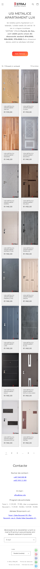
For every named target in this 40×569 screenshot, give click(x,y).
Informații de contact (27, 564)
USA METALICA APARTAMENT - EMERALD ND (9, 297)
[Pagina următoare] (34, 453)
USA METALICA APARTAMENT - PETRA (28, 438)
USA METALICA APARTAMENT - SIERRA (9, 202)
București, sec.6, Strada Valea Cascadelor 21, (20, 518)
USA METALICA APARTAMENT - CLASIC (28, 108)
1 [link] (6, 453)
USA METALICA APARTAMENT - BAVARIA (28, 155)
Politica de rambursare (26, 561)
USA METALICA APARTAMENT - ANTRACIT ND (9, 249)
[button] (2, 4)
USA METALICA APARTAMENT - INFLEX (9, 108)
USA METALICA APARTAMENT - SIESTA (28, 297)
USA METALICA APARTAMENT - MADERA (9, 155)
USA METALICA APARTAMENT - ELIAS (28, 344)
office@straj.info (20, 495)
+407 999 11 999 (20, 480)
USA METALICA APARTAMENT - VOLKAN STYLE (9, 438)
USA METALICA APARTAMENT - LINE (9, 344)
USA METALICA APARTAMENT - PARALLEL (28, 249)
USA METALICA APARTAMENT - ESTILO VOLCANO (29, 391)
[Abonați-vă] (33, 539)
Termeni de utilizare (14, 564)
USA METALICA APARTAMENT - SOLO (9, 391)
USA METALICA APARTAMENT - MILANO (28, 202)
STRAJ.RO (15, 561)
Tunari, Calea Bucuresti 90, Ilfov (20, 515)
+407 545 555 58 (20, 477)
